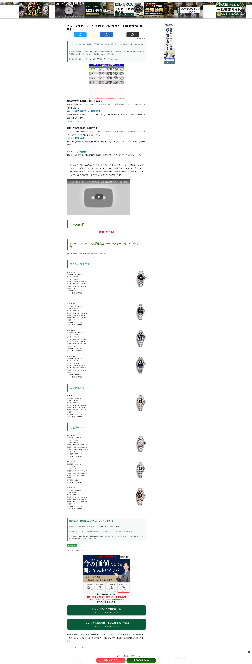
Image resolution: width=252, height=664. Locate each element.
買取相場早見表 (109, 660)
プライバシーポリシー (76, 647)
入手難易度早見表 (140, 660)
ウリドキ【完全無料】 (76, 138)
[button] (65, 81)
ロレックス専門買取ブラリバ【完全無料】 (84, 111)
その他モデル (72, 545)
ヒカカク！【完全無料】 (77, 151)
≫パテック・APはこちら (77, 121)
